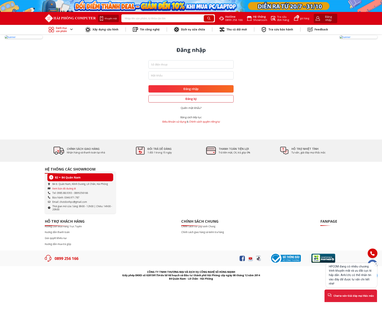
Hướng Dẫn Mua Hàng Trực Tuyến (63, 226)
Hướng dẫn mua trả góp (58, 244)
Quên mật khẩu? (191, 108)
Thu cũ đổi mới (236, 29)
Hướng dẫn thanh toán (57, 232)
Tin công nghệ (150, 29)
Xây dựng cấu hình (105, 29)
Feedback (321, 29)
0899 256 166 (66, 258)
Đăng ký (191, 99)
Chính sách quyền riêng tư (204, 121)
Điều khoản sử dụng (174, 121)
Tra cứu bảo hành (280, 29)
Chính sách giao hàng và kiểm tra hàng (202, 232)
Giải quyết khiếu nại (56, 238)
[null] (23, 37)
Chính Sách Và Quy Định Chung (198, 226)
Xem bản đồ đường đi (64, 188)
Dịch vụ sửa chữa (193, 29)
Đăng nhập (191, 89)
